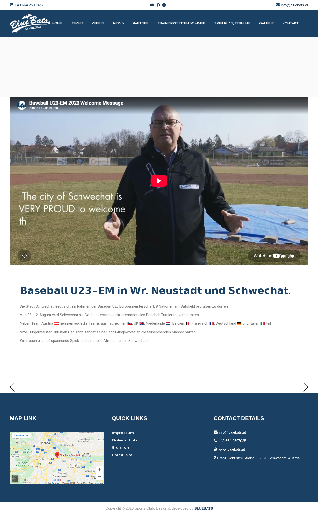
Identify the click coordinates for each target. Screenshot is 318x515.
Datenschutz (125, 440)
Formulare (122, 455)
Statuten (120, 447)
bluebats (203, 508)
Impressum (123, 433)
